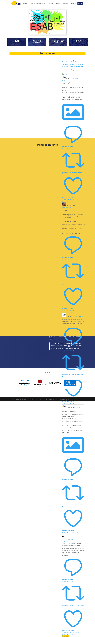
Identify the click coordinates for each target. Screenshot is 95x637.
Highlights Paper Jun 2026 (20, 199)
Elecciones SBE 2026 (18, 115)
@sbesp (78, 78)
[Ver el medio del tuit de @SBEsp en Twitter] (73, 122)
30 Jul (63, 80)
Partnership (65, 3)
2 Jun (63, 541)
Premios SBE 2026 (18, 80)
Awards (58, 3)
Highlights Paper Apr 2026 (20, 321)
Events (51, 3)
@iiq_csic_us (75, 540)
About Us (24, 3)
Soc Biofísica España (71, 78)
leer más (14, 87)
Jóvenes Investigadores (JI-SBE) (38, 3)
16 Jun (63, 409)
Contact (73, 3)
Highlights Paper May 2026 (20, 260)
